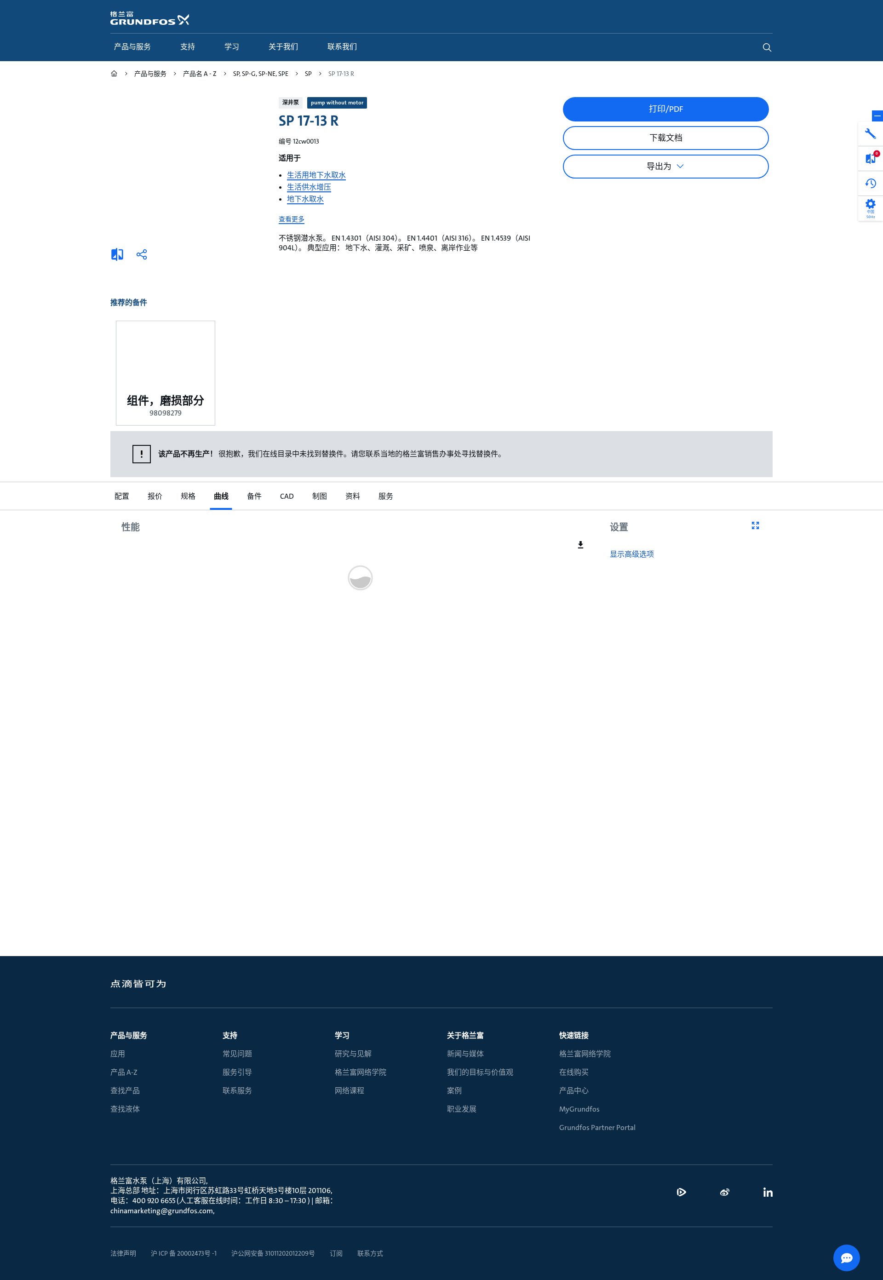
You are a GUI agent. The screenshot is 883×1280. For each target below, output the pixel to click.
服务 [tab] (385, 496)
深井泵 (290, 102)
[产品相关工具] (870, 133)
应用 (117, 1054)
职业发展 (461, 1109)
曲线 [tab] (220, 496)
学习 (342, 1035)
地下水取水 (305, 199)
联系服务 (237, 1090)
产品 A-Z (124, 1072)
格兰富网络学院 (360, 1072)
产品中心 (574, 1090)
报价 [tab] (154, 496)
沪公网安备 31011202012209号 (273, 1253)
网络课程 (349, 1090)
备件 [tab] (254, 496)
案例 (454, 1090)
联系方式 (370, 1253)
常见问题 (237, 1054)
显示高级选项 (632, 554)
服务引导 (237, 1072)
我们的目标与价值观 (480, 1072)
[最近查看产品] (870, 183)
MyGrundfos (579, 1109)
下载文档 (665, 138)
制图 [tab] (319, 496)
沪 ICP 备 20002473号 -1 (184, 1253)
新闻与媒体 (465, 1054)
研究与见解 (353, 1054)
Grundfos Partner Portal (597, 1127)
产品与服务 (128, 1035)
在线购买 (574, 1072)
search (767, 47)
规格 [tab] (187, 496)
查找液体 (125, 1109)
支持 (230, 1035)
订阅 (336, 1253)
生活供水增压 (309, 187)
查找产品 (125, 1090)
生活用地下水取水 (316, 175)
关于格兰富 (465, 1035)
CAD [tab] (286, 496)
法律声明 (123, 1253)
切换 (877, 115)
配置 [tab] (121, 496)
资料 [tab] (352, 496)
